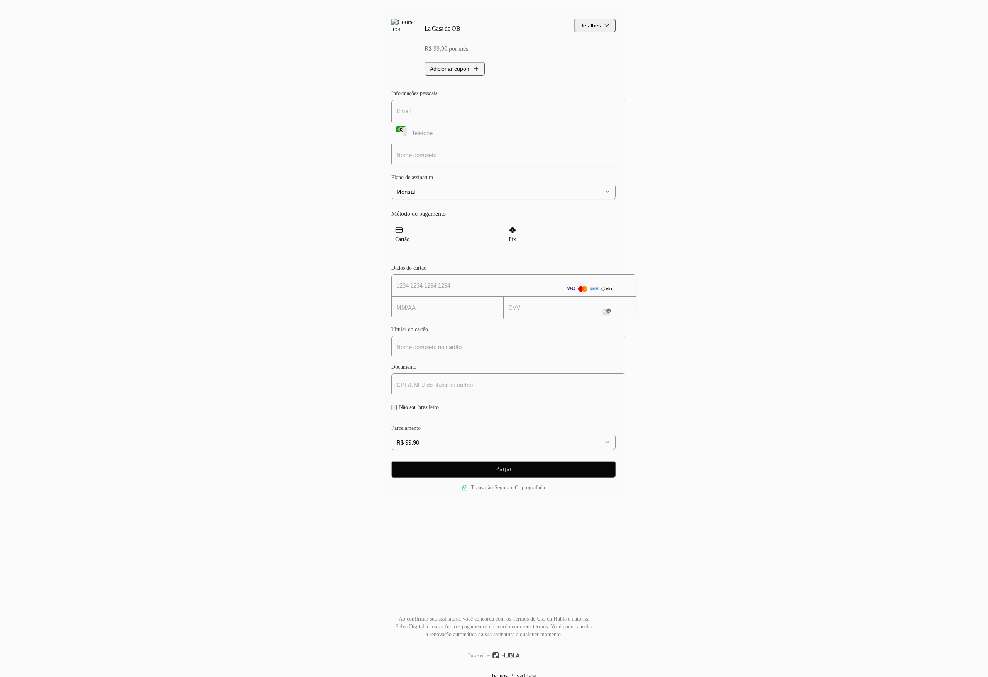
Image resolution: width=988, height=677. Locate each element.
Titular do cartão (409, 329)
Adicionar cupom (450, 69)
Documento (403, 367)
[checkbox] (394, 407)
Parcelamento (406, 428)
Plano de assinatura (412, 177)
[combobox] (503, 191)
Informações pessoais (414, 93)
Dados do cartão (408, 268)
